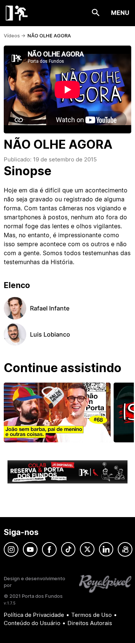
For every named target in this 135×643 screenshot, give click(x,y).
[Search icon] (96, 13)
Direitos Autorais (90, 623)
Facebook (49, 549)
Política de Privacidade (34, 614)
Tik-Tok (68, 549)
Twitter (87, 549)
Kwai (125, 549)
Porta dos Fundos (17, 13)
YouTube (30, 549)
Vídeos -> (15, 35)
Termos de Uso (91, 614)
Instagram (11, 549)
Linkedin (106, 549)
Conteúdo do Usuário (32, 623)
